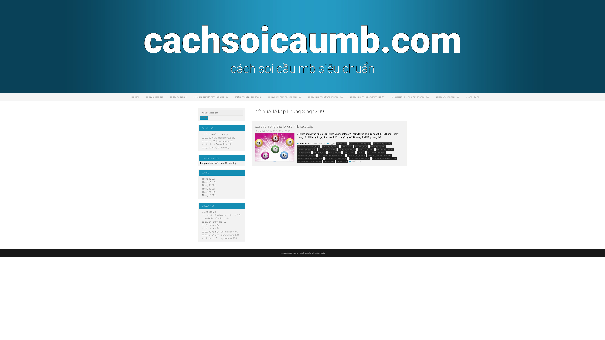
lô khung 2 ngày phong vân (347, 149)
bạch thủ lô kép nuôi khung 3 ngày (360, 143)
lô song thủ (361, 152)
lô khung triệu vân (349, 152)
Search (204, 117)
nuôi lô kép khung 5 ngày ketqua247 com (331, 155)
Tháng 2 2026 (208, 192)
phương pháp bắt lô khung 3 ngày (336, 158)
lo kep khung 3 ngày (361, 146)
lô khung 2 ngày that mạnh (384, 149)
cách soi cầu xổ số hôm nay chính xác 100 (410, 97)
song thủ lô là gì (329, 161)
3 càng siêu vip (472, 97)
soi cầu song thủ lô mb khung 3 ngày (309, 161)
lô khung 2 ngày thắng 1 (365, 149)
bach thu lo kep (341, 143)
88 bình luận (357, 161)
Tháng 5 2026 (208, 182)
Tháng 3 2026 (208, 188)
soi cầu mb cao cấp (154, 97)
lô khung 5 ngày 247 (304, 152)
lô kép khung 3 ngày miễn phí (307, 149)
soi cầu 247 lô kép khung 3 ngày (359, 158)
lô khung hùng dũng (319, 152)
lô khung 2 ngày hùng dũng (327, 149)
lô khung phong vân (334, 152)
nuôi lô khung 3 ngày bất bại (356, 155)
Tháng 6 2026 (208, 179)
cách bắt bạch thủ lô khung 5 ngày (308, 146)
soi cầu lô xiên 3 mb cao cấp (215, 134)
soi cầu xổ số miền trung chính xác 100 (325, 97)
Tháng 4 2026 (208, 185)
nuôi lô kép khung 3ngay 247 (307, 155)
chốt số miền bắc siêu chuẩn (248, 97)
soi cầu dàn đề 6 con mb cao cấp (217, 144)
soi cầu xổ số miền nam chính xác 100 (210, 97)
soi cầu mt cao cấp (178, 97)
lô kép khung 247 (347, 146)
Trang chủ (134, 97)
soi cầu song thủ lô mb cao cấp (216, 147)
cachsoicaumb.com (303, 40)
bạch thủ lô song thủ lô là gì (382, 143)
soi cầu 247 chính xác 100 (447, 97)
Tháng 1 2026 (208, 195)
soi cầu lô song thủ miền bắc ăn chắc (384, 158)
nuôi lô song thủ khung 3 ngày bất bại (380, 155)
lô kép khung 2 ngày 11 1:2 (330, 146)
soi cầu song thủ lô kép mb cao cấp (284, 126)
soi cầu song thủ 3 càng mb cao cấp (218, 137)
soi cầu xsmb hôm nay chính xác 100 (284, 97)
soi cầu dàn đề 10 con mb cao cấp (217, 141)
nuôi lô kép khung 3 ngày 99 (376, 152)
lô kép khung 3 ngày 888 (377, 146)
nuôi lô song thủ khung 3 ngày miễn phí (310, 158)
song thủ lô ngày (342, 161)
